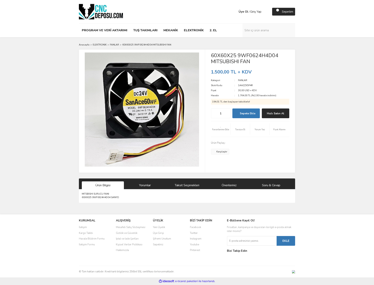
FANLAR (242, 80)
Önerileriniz (229, 185)
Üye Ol (243, 12)
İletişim (83, 227)
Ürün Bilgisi (102, 185)
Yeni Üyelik (159, 227)
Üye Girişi (158, 233)
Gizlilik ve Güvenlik (126, 233)
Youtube (194, 244)
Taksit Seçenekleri (187, 185)
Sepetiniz (158, 244)
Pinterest (195, 250)
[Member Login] (234, 12)
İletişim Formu (87, 244)
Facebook (195, 227)
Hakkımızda (122, 250)
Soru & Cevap (271, 185)
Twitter (194, 233)
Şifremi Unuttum (162, 238)
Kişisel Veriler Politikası (129, 244)
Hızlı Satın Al (275, 113)
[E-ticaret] (186, 281)
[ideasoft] (166, 281)
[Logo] (101, 11)
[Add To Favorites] (220, 129)
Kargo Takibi (86, 233)
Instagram (195, 238)
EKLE (285, 241)
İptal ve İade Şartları (127, 238)
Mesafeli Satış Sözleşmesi (130, 227)
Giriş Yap (255, 12)
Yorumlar (145, 185)
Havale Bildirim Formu (92, 238)
